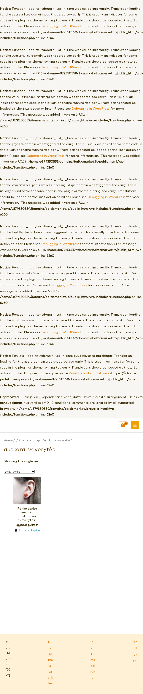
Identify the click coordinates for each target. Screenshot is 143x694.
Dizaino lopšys (30, 530)
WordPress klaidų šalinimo (89, 373)
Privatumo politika (92, 660)
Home (8, 440)
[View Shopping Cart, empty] (123, 425)
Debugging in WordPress (60, 26)
